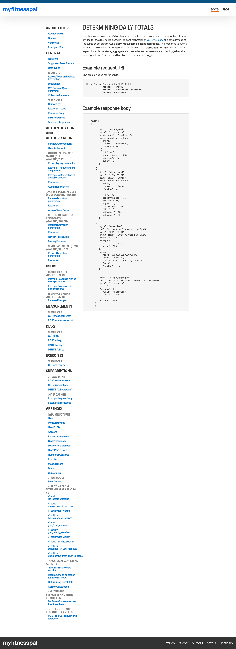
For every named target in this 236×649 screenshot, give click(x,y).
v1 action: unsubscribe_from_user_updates (62, 554)
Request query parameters (62, 163)
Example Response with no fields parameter (62, 280)
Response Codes (57, 108)
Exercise (52, 459)
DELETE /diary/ (56, 349)
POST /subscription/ (59, 380)
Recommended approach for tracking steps (61, 576)
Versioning (53, 42)
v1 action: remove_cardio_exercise (61, 504)
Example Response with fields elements (60, 287)
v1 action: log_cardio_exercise (58, 497)
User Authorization (57, 148)
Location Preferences (59, 445)
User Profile (54, 427)
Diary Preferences (57, 450)
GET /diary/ (54, 336)
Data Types (54, 67)
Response (53, 182)
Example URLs (55, 47)
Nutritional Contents (58, 454)
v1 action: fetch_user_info (61, 541)
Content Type (55, 104)
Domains (52, 38)
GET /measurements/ (59, 315)
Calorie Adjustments (58, 586)
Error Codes (54, 481)
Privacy (183, 643)
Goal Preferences (57, 441)
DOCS (215, 9)
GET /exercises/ (56, 365)
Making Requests (57, 241)
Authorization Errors (58, 186)
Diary (51, 468)
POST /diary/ (55, 340)
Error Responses (56, 117)
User (50, 418)
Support (197, 643)
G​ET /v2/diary (155, 39)
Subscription (54, 473)
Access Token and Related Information (61, 77)
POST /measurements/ (60, 320)
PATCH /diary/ (56, 345)
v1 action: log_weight (59, 510)
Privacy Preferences (58, 436)
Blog (225, 9)
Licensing (226, 643)
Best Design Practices (59, 402)
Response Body (56, 113)
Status (211, 643)
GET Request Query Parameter (58, 89)
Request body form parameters (58, 199)
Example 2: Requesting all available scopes (61, 176)
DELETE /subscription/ (60, 389)
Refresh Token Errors (58, 236)
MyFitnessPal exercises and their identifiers (62, 602)
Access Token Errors (58, 210)
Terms (170, 643)
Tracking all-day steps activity (59, 568)
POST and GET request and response (62, 617)
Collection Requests (58, 95)
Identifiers (53, 58)
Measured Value (56, 422)
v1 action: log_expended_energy (60, 516)
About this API (55, 33)
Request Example (57, 300)
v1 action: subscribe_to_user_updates (62, 547)
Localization (54, 83)
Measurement (55, 463)
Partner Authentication (60, 143)
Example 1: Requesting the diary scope (61, 169)
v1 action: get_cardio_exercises (59, 531)
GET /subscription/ (58, 385)
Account (52, 431)
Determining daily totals (60, 582)
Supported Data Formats (61, 63)
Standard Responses (59, 122)
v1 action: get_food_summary (58, 523)
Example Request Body (60, 398)
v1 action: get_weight (59, 536)
